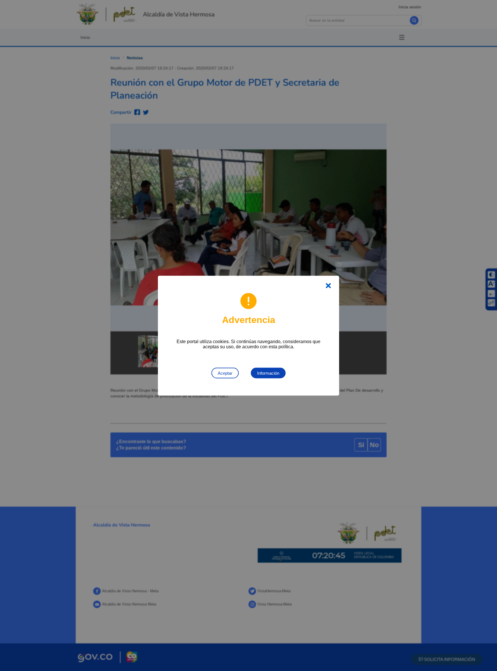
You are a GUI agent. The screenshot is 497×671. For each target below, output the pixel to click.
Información (268, 372)
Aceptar (225, 372)
